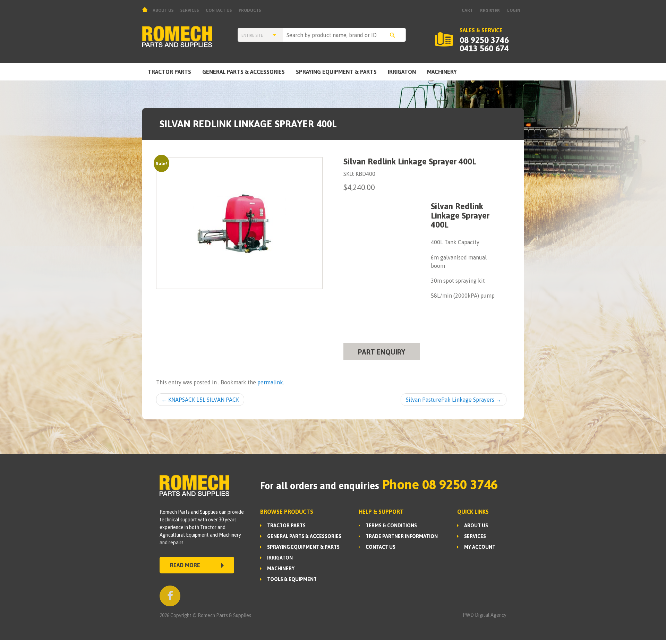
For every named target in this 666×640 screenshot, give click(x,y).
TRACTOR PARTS (169, 72)
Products (250, 10)
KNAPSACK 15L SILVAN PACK (200, 399)
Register (490, 10)
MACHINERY (442, 72)
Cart (467, 10)
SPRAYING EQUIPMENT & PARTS (336, 72)
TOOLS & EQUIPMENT (292, 579)
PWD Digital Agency (484, 615)
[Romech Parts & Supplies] (190, 37)
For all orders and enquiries (319, 485)
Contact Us (219, 10)
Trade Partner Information (402, 536)
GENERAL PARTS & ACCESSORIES (243, 72)
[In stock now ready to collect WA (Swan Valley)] (240, 223)
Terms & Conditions (391, 525)
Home (145, 9)
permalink (270, 382)
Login (513, 10)
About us (163, 10)
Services (189, 10)
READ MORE (185, 565)
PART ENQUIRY (381, 352)
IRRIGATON (402, 72)
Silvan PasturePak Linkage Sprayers (453, 399)
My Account (479, 547)
